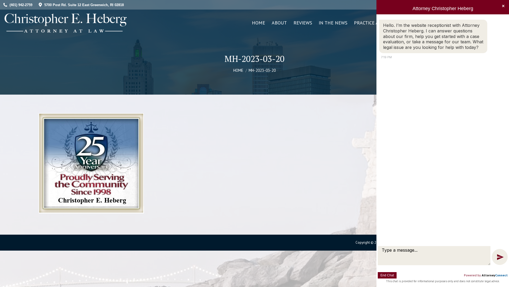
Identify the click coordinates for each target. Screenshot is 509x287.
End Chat (387, 275)
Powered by (486, 275)
